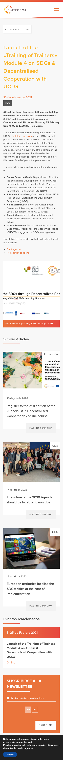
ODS (7, 102)
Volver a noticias (17, 29)
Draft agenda (14, 249)
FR (34, 709)
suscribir (46, 725)
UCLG (50, 323)
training (42, 323)
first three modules (22, 136)
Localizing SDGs (20, 323)
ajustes (29, 748)
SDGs (33, 323)
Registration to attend (18, 252)
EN (28, 709)
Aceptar (10, 754)
